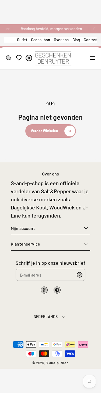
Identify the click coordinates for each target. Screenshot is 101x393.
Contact (90, 39)
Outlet (22, 39)
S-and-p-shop (57, 363)
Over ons (61, 39)
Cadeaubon (40, 39)
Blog (76, 39)
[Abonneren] (79, 275)
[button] (92, 58)
